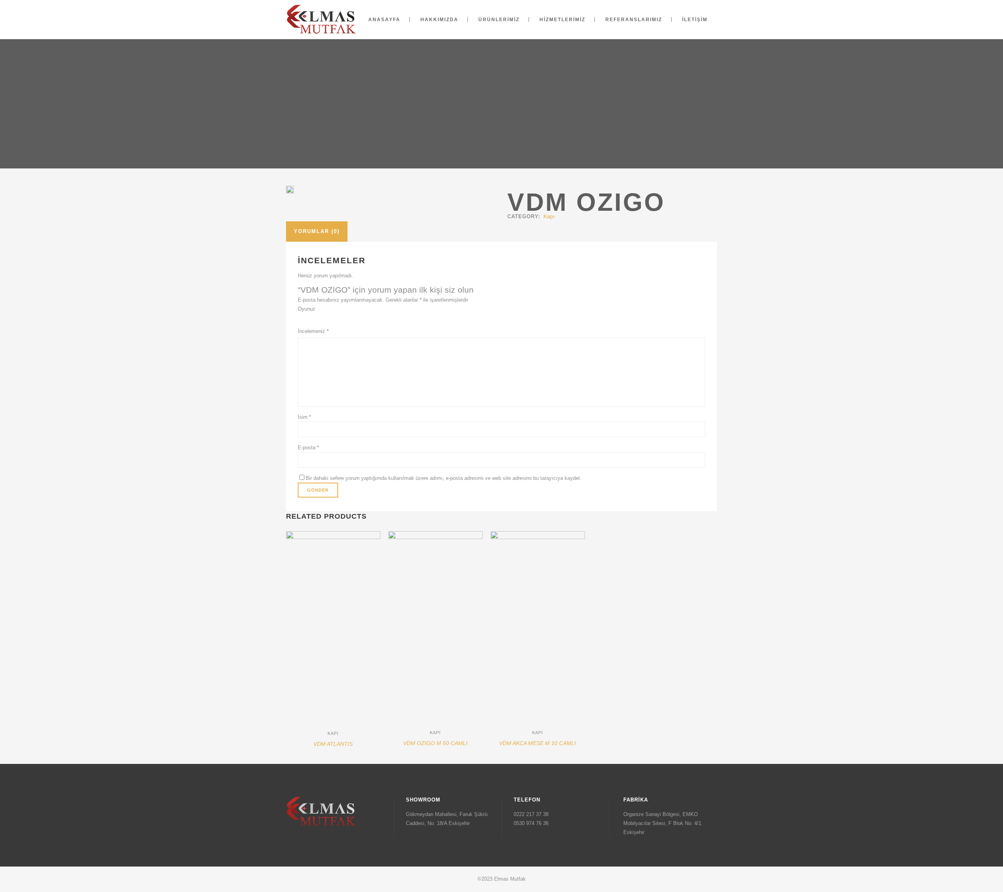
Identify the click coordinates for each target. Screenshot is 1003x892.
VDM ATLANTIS (333, 744)
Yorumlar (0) (317, 231)
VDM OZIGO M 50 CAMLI (435, 743)
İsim (304, 417)
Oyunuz (306, 309)
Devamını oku (304, 747)
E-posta (308, 448)
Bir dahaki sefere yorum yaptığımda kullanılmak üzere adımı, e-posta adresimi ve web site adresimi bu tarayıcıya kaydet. (443, 478)
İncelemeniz (313, 331)
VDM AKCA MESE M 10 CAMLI (537, 743)
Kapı (549, 216)
